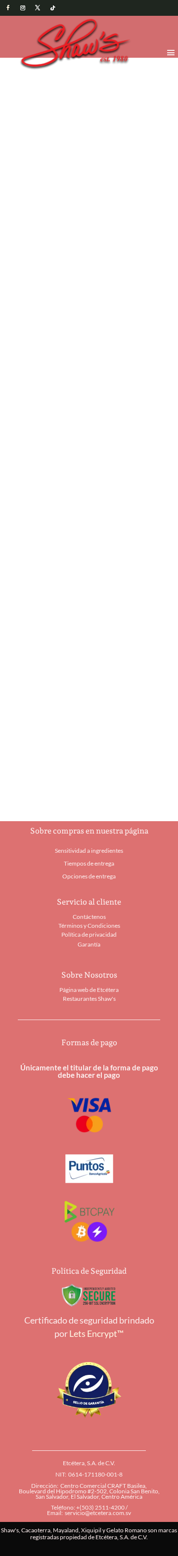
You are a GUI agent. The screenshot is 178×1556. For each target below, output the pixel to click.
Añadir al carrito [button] (44, 605)
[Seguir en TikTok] (52, 8)
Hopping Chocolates (125, 352)
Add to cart (83, 314)
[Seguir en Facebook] (8, 8)
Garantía (89, 944)
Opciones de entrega (89, 876)
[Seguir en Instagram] (23, 8)
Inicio (26, 74)
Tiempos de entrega (89, 863)
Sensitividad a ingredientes (89, 850)
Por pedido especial (48, 361)
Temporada (58, 74)
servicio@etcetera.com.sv (98, 1513)
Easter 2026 (99, 74)
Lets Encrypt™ (96, 1333)
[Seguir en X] (38, 8)
